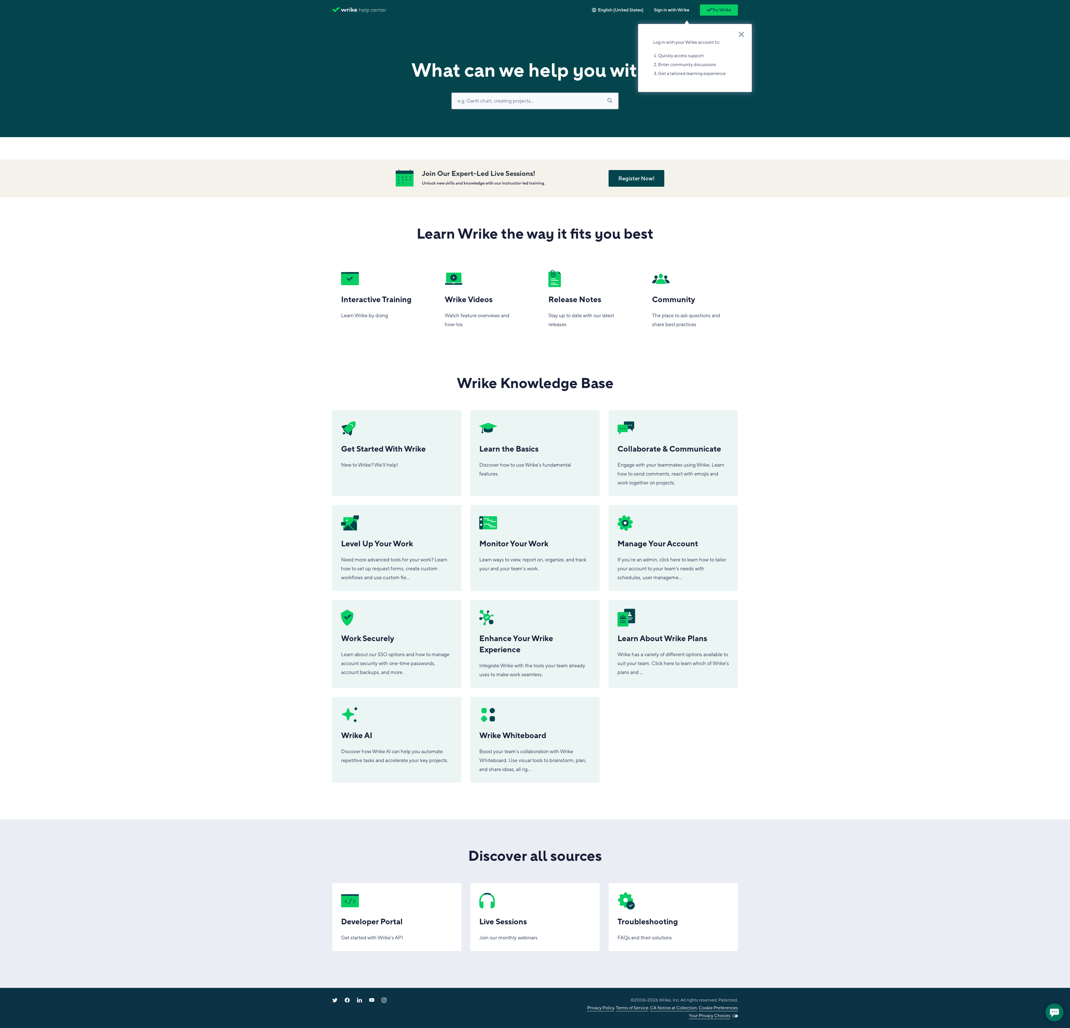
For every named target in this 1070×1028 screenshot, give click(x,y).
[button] (671, 10)
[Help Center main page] (372, 10)
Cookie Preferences (718, 1008)
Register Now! (636, 178)
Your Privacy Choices (709, 1016)
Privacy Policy (600, 1008)
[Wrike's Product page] (344, 10)
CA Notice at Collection (673, 1008)
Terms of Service (632, 1008)
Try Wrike (721, 10)
